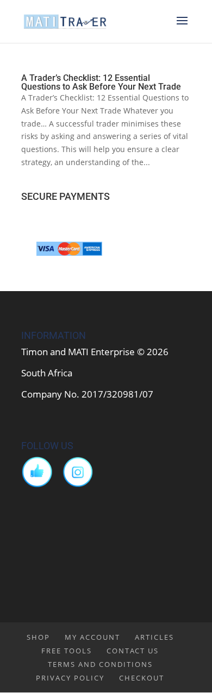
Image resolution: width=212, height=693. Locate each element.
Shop (38, 637)
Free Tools (66, 651)
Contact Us (133, 651)
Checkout (141, 678)
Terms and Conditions (100, 664)
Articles (154, 637)
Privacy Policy (70, 678)
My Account (92, 637)
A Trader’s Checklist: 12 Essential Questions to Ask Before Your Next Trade (101, 82)
